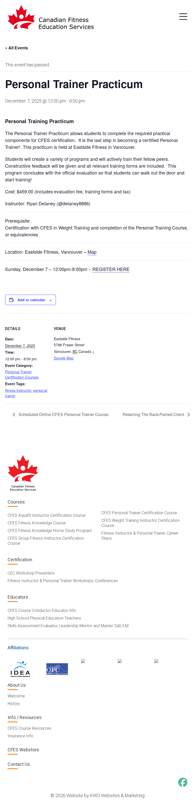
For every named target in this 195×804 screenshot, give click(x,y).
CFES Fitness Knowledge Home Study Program (50, 530)
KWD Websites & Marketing (117, 795)
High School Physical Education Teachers (44, 618)
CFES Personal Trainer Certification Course (139, 512)
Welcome (16, 696)
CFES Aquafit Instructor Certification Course (47, 515)
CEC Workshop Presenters (31, 573)
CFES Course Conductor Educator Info (42, 610)
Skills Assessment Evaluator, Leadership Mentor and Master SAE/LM (68, 625)
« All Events (16, 48)
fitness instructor (18, 390)
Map (92, 251)
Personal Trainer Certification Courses (22, 374)
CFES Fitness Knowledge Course (37, 523)
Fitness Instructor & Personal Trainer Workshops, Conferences (63, 580)
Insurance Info (20, 736)
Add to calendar (31, 299)
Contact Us (19, 764)
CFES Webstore (23, 749)
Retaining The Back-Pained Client (154, 414)
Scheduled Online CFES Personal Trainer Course (63, 414)
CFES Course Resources (29, 728)
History (14, 703)
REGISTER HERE (110, 269)
